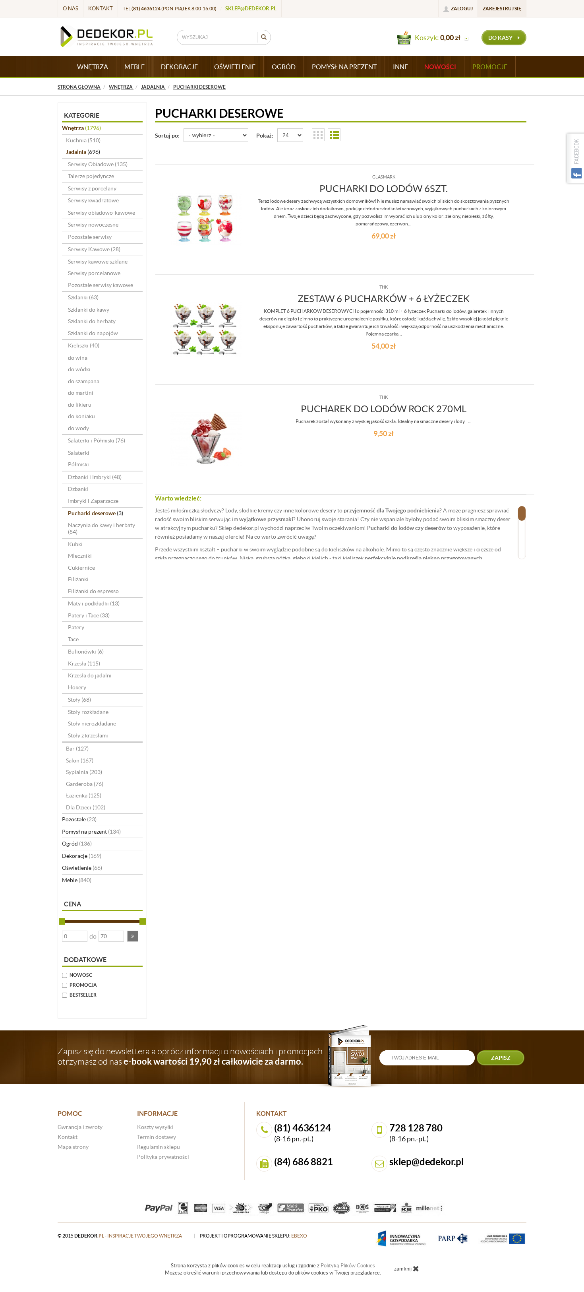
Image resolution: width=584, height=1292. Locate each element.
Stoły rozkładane (88, 712)
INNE (400, 66)
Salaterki (78, 453)
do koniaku (81, 416)
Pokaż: (264, 135)
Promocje (489, 66)
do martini (80, 393)
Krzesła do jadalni (90, 675)
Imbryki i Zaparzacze (93, 501)
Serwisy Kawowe (94, 249)
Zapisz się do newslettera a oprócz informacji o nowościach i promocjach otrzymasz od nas (190, 1056)
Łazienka (83, 795)
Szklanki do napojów (93, 333)
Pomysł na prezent (91, 831)
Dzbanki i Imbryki (95, 477)
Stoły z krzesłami (88, 735)
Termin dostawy (156, 1137)
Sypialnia (84, 772)
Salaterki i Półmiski (96, 440)
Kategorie (81, 115)
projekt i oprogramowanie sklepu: (253, 1235)
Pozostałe (79, 819)
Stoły (79, 699)
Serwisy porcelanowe (94, 273)
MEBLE (134, 66)
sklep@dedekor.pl (251, 9)
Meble (76, 880)
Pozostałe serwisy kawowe (100, 285)
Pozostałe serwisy (90, 237)
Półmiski (78, 464)
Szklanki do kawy (88, 310)
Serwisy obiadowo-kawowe (101, 213)
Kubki (75, 544)
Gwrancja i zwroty (80, 1127)
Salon (79, 760)
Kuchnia (83, 140)
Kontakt (100, 9)
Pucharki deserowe (95, 513)
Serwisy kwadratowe (93, 200)
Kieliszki (83, 345)
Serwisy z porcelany (92, 188)
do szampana (83, 381)
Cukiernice (81, 568)
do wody (78, 428)
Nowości (440, 66)
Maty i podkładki (94, 603)
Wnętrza (81, 128)
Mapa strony (73, 1147)
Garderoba (84, 784)
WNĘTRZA (92, 66)
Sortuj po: (167, 135)
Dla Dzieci (85, 807)
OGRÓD (284, 66)
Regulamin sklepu (158, 1147)
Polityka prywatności (163, 1157)
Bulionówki (86, 651)
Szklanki (83, 297)
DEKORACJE (179, 66)
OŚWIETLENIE (234, 66)
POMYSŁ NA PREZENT (344, 66)
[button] (132, 936)
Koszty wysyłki (155, 1127)
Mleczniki (80, 556)
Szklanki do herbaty (92, 321)
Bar (77, 748)
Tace (73, 639)
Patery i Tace (89, 615)
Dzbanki (78, 489)
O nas (70, 9)
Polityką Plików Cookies (348, 1266)
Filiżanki (78, 579)
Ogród (77, 843)
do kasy (501, 38)
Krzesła (84, 663)
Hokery (77, 687)
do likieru (79, 405)
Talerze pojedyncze (91, 176)
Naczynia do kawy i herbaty (101, 528)
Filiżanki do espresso (93, 591)
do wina (77, 358)
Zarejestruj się (502, 8)
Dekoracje (81, 856)
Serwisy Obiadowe (98, 164)
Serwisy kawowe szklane (98, 261)
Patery (76, 627)
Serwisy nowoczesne (93, 224)
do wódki (79, 369)
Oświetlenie (82, 868)
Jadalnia (83, 152)
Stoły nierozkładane (92, 723)
